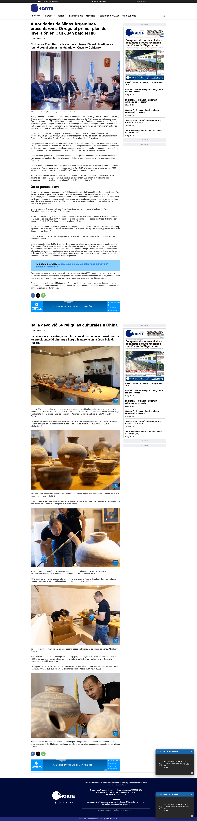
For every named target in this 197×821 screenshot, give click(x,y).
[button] (163, 16)
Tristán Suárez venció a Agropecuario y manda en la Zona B (143, 121)
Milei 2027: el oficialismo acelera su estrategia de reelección (141, 100)
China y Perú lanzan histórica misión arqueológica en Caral (142, 111)
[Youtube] (71, 802)
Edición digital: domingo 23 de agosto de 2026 (143, 83)
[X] (38, 295)
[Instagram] (59, 802)
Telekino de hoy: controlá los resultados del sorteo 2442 (143, 131)
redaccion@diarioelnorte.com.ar (131, 802)
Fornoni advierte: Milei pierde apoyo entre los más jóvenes (144, 90)
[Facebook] (33, 295)
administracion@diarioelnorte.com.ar (102, 802)
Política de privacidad (126, 810)
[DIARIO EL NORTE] (51, 8)
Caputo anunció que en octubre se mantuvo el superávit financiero (72, 265)
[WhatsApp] (43, 295)
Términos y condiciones (106, 810)
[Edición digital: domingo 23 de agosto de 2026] (145, 54)
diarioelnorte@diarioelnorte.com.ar (116, 804)
